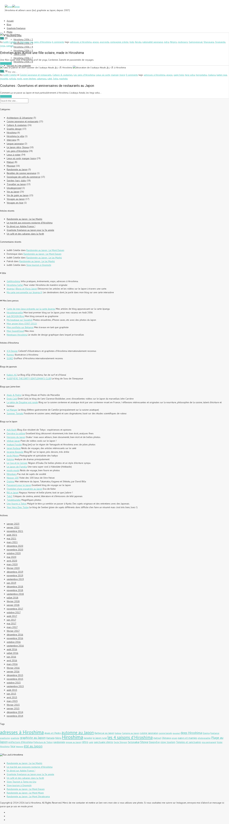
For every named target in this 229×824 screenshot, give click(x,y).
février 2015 (13, 704)
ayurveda (104, 41)
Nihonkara (12, 474)
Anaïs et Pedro (52, 733)
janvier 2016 (13, 671)
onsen (174, 738)
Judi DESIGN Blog (15, 316)
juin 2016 (11, 656)
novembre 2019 (15, 575)
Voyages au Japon (16, 199)
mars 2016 (12, 664)
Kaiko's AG (12, 374)
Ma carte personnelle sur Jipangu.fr (24, 292)
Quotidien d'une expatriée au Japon (24, 488)
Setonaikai (133, 742)
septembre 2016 (15, 645)
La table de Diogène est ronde (22, 402)
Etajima (206, 733)
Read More (6, 63)
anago (96, 41)
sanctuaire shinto (103, 742)
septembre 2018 (15, 593)
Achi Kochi (12, 429)
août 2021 (12, 534)
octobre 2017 (14, 612)
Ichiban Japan (13, 440)
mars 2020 (12, 564)
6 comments (58, 41)
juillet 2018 (12, 597)
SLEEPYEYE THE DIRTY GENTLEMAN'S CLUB (29, 378)
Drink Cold (12, 398)
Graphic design (14, 128)
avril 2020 (12, 560)
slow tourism (167, 742)
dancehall (176, 733)
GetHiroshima (13, 281)
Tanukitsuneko (14, 499)
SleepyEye (154, 742)
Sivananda (220, 41)
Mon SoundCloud (15, 330)
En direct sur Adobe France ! (21, 226)
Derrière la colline (16, 433)
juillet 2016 (12, 653)
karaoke (88, 738)
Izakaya (212, 74)
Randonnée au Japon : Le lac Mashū (24, 218)
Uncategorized (14, 187)
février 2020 (13, 568)
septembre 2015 (15, 686)
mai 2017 (11, 623)
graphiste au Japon (33, 738)
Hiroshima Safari (15, 284)
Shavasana (209, 41)
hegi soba (190, 74)
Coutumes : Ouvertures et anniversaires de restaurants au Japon (47, 86)
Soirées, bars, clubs (16, 180)
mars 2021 (12, 542)
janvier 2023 (13, 523)
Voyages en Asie (15, 202)
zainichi (9, 45)
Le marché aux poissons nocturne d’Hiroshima (29, 222)
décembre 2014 (15, 712)
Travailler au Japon (16, 184)
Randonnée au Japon (17, 169)
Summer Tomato (15, 413)
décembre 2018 (15, 586)
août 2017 (12, 616)
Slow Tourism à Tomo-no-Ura (21, 781)
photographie (204, 738)
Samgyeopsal (196, 41)
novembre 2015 (15, 678)
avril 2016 (12, 660)
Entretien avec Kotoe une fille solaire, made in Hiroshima (42, 53)
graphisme (5, 738)
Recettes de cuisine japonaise (21, 173)
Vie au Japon (13, 191)
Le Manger (12, 409)
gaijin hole (179, 74)
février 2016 (13, 667)
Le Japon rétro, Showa (18, 147)
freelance (214, 733)
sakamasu (41, 78)
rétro (85, 742)
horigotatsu (201, 74)
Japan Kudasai (14, 448)
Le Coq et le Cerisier (17, 462)
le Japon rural (100, 738)
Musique (11, 165)
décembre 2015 (15, 675)
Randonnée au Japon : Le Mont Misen (25, 792)
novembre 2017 (15, 608)
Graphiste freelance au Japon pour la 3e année (30, 230)
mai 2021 (11, 538)
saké (49, 78)
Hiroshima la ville (15, 136)
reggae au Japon (73, 742)
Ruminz (10, 354)
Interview (24, 41)
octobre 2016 (14, 641)
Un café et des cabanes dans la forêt (25, 233)
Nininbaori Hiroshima (17, 334)
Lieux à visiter (14, 154)
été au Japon (33, 746)
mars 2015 (12, 701)
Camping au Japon (130, 733)
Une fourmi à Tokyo (16, 503)
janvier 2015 (13, 708)
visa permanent (209, 742)
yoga (2, 45)
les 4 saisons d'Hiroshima (130, 737)
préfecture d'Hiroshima (20, 742)
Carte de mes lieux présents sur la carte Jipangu (31, 308)
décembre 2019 (15, 571)
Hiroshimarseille (15, 312)
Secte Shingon (120, 742)
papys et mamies (187, 738)
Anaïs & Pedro (14, 394)
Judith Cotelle (10, 41)
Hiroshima (12, 132)
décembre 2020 (15, 545)
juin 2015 (11, 693)
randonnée (59, 742)
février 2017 (13, 630)
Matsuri (10, 162)
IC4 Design (12, 350)
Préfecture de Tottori (43, 742)
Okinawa (166, 738)
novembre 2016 (15, 638)
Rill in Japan (12, 492)
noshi (19, 78)
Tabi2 (9, 496)
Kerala (138, 41)
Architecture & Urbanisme (20, 117)
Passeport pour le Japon (19, 485)
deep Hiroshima (191, 733)
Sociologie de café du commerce (23, 176)
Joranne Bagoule (15, 451)
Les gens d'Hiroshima (40, 41)
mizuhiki (4, 78)
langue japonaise (15, 143)
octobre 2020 (14, 553)
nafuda (12, 78)
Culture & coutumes (62, 74)
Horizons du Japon (16, 437)
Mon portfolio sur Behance (20, 327)
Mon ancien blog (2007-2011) (22, 323)
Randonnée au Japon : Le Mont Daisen (45, 250)
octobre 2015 (14, 682)
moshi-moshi (13, 470)
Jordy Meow (13, 455)
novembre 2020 (15, 549)
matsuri (157, 738)
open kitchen (29, 78)
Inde (131, 41)
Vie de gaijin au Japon (17, 195)
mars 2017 (12, 627)
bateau (118, 733)
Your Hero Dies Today (18, 507)
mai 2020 (11, 557)
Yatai (12, 746)
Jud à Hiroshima (15, 754)
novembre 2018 (15, 590)
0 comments (132, 74)
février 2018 (13, 601)
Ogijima (10, 481)
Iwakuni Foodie (14, 444)
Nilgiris (173, 41)
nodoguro (183, 41)
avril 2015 (12, 697)
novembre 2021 (15, 531)
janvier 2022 (13, 527)
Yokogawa (19, 746)
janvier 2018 (13, 605)
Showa (144, 742)
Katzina (10, 459)
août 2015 (12, 690)
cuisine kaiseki (165, 733)
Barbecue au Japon (104, 733)
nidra (166, 41)
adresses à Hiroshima (81, 41)
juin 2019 (11, 582)
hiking (58, 738)
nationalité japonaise (152, 41)
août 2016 (12, 649)
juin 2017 (11, 619)
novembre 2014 (15, 715)
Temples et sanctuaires (188, 742)
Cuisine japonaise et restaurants (35, 74)
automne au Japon (78, 732)
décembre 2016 (15, 634)
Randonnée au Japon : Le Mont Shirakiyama (28, 796)
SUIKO (10, 358)
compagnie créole (119, 41)
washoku (63, 78)
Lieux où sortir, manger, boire (110, 74)
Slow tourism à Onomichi (38, 264)
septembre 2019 (15, 579)
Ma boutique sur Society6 (19, 319)
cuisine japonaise (149, 733)
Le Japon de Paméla (17, 466)
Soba (55, 78)
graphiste (15, 738)
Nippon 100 (13, 477)
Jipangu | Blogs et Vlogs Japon (22, 288)
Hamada (50, 738)
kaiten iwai (222, 74)
